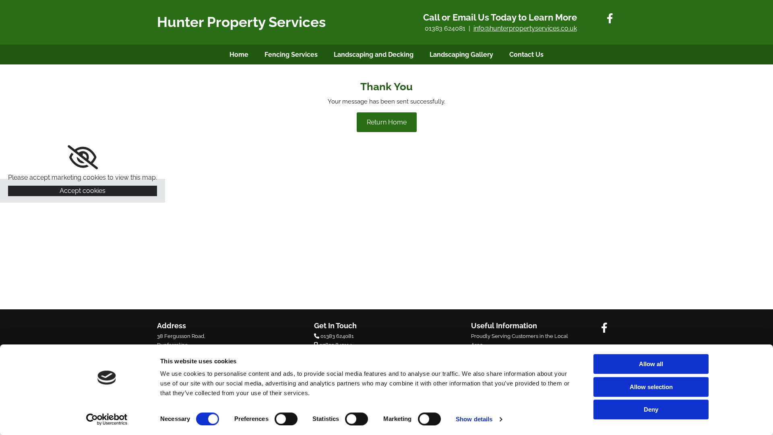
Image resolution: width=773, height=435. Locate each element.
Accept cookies (82, 191)
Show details (474, 419)
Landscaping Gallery (461, 54)
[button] (387, 122)
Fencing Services (291, 54)
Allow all (651, 363)
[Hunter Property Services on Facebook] (610, 18)
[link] (83, 157)
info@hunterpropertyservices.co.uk (525, 28)
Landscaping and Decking (373, 54)
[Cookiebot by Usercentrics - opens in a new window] (107, 419)
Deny (651, 409)
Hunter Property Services (241, 22)
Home (238, 54)
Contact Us (526, 54)
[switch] (286, 418)
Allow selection (651, 386)
